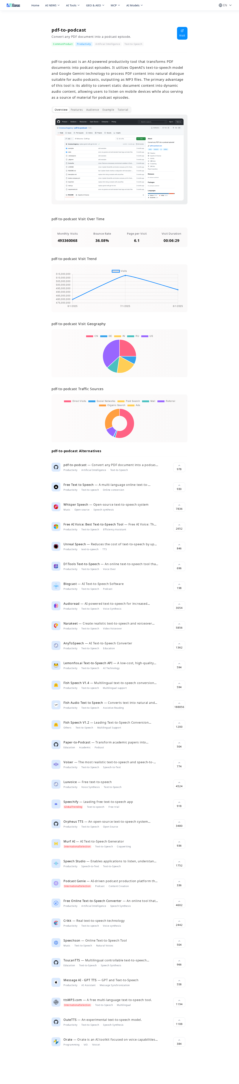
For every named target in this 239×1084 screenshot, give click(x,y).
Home (35, 5)
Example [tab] (108, 109)
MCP (114, 5)
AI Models (132, 5)
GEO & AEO (93, 5)
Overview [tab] (61, 109)
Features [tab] (77, 109)
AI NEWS (50, 5)
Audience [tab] (92, 109)
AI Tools (71, 5)
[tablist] (91, 109)
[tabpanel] (119, 162)
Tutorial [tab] (123, 109)
